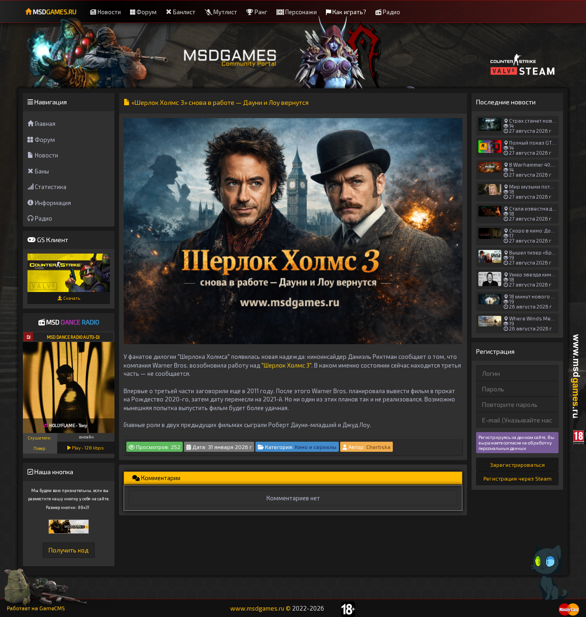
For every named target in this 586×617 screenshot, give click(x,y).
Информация (52, 202)
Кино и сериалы (315, 447)
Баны (41, 171)
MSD (54, 12)
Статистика (49, 186)
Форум (146, 12)
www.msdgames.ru (257, 608)
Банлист (183, 12)
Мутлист (224, 12)
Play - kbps (87, 447)
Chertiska (378, 447)
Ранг (260, 12)
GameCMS (52, 608)
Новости (108, 12)
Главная (44, 123)
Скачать (71, 298)
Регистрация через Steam (517, 478)
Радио (390, 12)
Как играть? (348, 12)
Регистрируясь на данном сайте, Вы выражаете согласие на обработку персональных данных (516, 442)
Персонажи (300, 12)
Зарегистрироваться (517, 464)
